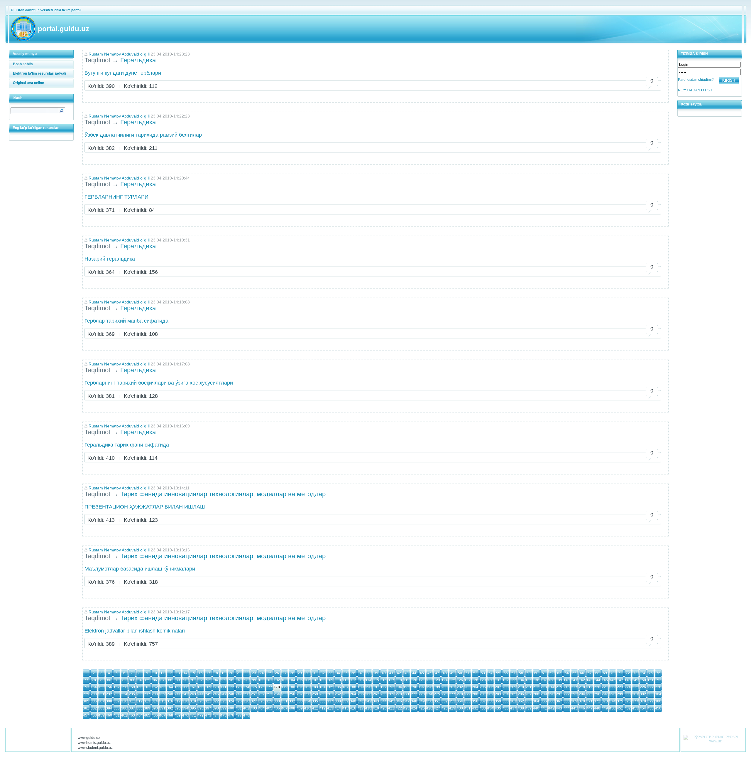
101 (269, 680)
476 (231, 715)
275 (437, 694)
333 (300, 701)
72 (628, 673)
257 (300, 694)
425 (422, 708)
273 (422, 694)
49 (452, 673)
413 (330, 708)
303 (650, 694)
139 (559, 680)
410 (307, 708)
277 (452, 694)
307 (101, 701)
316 (170, 701)
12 (170, 673)
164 (170, 687)
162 (155, 687)
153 (86, 687)
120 (414, 680)
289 (544, 694)
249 (239, 694)
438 (521, 708)
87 (162, 680)
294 (582, 694)
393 (178, 708)
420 (383, 708)
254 (277, 694)
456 (658, 708)
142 (582, 680)
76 (658, 673)
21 (239, 673)
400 (231, 708)
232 (109, 694)
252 (261, 694)
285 (513, 694)
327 (254, 701)
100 (261, 680)
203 (467, 687)
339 (345, 701)
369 (574, 701)
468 (170, 715)
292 (567, 694)
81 (117, 680)
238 (155, 694)
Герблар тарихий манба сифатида (126, 321)
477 (239, 715)
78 (94, 680)
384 (109, 708)
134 (521, 680)
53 (483, 673)
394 (185, 708)
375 (620, 701)
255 (284, 694)
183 (315, 687)
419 (376, 708)
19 (223, 673)
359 (498, 701)
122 (429, 680)
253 (269, 694)
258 (307, 694)
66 (582, 673)
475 (223, 715)
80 (109, 680)
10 (155, 673)
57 (513, 673)
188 (353, 687)
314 (155, 701)
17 (208, 673)
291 (559, 694)
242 (185, 694)
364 (536, 701)
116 (384, 680)
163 (162, 687)
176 (261, 687)
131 (498, 680)
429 (452, 708)
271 (406, 694)
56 (506, 673)
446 (582, 708)
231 (101, 694)
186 (338, 687)
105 (300, 680)
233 (117, 694)
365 (544, 701)
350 (429, 701)
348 (414, 701)
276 (445, 694)
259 (315, 694)
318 (185, 701)
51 (468, 673)
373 (605, 701)
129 (483, 680)
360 (506, 701)
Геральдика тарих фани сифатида (126, 445)
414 (338, 708)
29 (300, 673)
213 (544, 687)
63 (559, 673)
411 (315, 708)
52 (475, 673)
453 (635, 708)
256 (292, 694)
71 (620, 673)
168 (200, 687)
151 (650, 680)
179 (284, 687)
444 (567, 708)
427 (437, 708)
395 (193, 708)
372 (597, 701)
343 (376, 701)
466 (155, 715)
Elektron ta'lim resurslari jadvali (39, 73)
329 (269, 701)
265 (361, 694)
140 (567, 680)
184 (322, 687)
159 (132, 687)
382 (94, 708)
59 (529, 673)
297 (605, 694)
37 (361, 673)
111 (345, 680)
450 (612, 708)
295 (589, 694)
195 (406, 687)
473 (208, 715)
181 (300, 687)
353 (452, 701)
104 (292, 680)
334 (307, 701)
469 (178, 715)
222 (612, 687)
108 (322, 680)
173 (239, 687)
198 (429, 687)
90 (185, 680)
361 (513, 701)
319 (193, 701)
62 (551, 673)
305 (86, 701)
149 (635, 680)
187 (345, 687)
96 (231, 680)
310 (124, 701)
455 (650, 708)
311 (132, 701)
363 (528, 701)
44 (414, 673)
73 (635, 673)
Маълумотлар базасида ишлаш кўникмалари (139, 569)
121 (422, 680)
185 (330, 687)
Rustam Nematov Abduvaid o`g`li (119, 54)
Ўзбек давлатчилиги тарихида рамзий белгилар (143, 135)
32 (323, 673)
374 (612, 701)
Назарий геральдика (109, 259)
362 (521, 701)
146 (612, 680)
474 (216, 715)
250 (246, 694)
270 (399, 694)
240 (170, 694)
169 (208, 687)
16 (201, 673)
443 (559, 708)
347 (406, 701)
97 (239, 680)
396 (200, 708)
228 (658, 687)
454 (643, 708)
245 (208, 694)
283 (498, 694)
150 (643, 680)
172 (231, 687)
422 (399, 708)
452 (628, 708)
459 (101, 715)
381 (86, 708)
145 (605, 680)
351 (437, 701)
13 (178, 673)
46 (429, 673)
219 (589, 687)
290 (551, 694)
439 (528, 708)
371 (589, 701)
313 (147, 701)
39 (376, 673)
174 (246, 687)
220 (597, 687)
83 (132, 680)
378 (643, 701)
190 (368, 687)
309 (117, 701)
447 (589, 708)
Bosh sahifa (23, 64)
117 (391, 680)
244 (200, 694)
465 (147, 715)
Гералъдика (138, 60)
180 (292, 687)
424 (414, 708)
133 (513, 680)
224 (628, 687)
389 (147, 708)
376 (628, 701)
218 (582, 687)
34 (338, 673)
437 (513, 708)
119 (407, 680)
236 (139, 694)
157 (117, 687)
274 (429, 694)
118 (399, 680)
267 (376, 694)
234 (124, 694)
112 (353, 680)
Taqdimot (97, 60)
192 (383, 687)
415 (345, 708)
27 (285, 673)
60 (536, 673)
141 (574, 680)
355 (467, 701)
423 (406, 708)
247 (223, 694)
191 (376, 687)
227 (650, 687)
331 (284, 701)
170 (216, 687)
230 (94, 694)
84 (140, 680)
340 (353, 701)
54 (490, 673)
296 (597, 694)
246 (216, 694)
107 (315, 680)
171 (223, 687)
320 (200, 701)
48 (445, 673)
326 (246, 701)
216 (567, 687)
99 (254, 680)
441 (544, 708)
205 (483, 687)
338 (338, 701)
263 (345, 694)
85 (147, 680)
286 (521, 694)
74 (643, 673)
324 (231, 701)
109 (330, 680)
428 (445, 708)
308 (109, 701)
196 (414, 687)
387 (132, 708)
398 (216, 708)
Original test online (28, 83)
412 (322, 708)
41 (391, 673)
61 (544, 673)
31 (315, 673)
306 (94, 701)
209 (513, 687)
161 (147, 687)
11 (162, 673)
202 (460, 687)
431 (467, 708)
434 (490, 708)
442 (551, 708)
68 (597, 673)
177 (269, 687)
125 (452, 680)
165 (178, 687)
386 (124, 708)
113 (361, 680)
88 (170, 680)
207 (498, 687)
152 (658, 680)
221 (605, 687)
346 (399, 701)
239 (162, 694)
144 (597, 680)
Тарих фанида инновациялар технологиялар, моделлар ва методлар (223, 494)
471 (193, 715)
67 (590, 673)
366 (551, 701)
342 (368, 701)
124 (445, 680)
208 (506, 687)
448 (597, 708)
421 (391, 708)
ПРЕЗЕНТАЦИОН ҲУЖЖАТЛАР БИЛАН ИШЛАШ (144, 507)
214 (551, 687)
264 (353, 694)
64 (567, 673)
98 (246, 680)
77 (86, 680)
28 (292, 673)
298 (612, 694)
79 (101, 680)
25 (269, 673)
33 (330, 673)
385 (117, 708)
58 (521, 673)
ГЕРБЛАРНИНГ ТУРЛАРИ (116, 197)
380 (658, 701)
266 (368, 694)
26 (277, 673)
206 (490, 687)
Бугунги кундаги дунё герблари (122, 73)
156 (109, 687)
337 (330, 701)
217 (574, 687)
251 (254, 694)
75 (651, 673)
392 (170, 708)
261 (330, 694)
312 (139, 701)
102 (277, 680)
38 (368, 673)
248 (231, 694)
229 (86, 694)
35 (346, 673)
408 (292, 708)
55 (498, 673)
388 (139, 708)
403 (254, 708)
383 (101, 708)
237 (147, 694)
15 (193, 673)
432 (475, 708)
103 (284, 680)
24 (262, 673)
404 (261, 708)
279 (467, 694)
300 (628, 694)
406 (277, 708)
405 (269, 708)
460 (109, 715)
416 (353, 708)
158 (124, 687)
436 (506, 708)
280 (475, 694)
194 (399, 687)
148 (628, 680)
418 (368, 708)
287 (528, 694)
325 (239, 701)
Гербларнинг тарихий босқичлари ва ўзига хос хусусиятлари (158, 383)
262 (338, 694)
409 (300, 708)
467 (162, 715)
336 (322, 701)
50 (460, 673)
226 (643, 687)
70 (612, 673)
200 (445, 687)
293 (574, 694)
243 (193, 694)
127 (467, 680)
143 (589, 680)
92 (201, 680)
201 (452, 687)
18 (216, 673)
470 (185, 715)
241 (178, 694)
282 (490, 694)
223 (620, 687)
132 (506, 680)
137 (544, 680)
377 (635, 701)
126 (460, 680)
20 (231, 673)
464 (139, 715)
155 (101, 687)
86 (155, 680)
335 (315, 701)
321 (208, 701)
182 (307, 687)
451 (620, 708)
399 (223, 708)
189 (361, 687)
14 (185, 673)
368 (567, 701)
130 (490, 680)
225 (635, 687)
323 (223, 701)
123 (437, 680)
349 (422, 701)
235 (132, 694)
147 (620, 680)
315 (162, 701)
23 (254, 673)
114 (368, 680)
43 (407, 673)
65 (574, 673)
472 (200, 715)
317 (178, 701)
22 (246, 673)
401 (239, 708)
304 (658, 694)
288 (536, 694)
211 (529, 687)
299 (620, 694)
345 (391, 701)
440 (536, 708)
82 (124, 680)
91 (193, 680)
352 (445, 701)
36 (353, 673)
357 (483, 701)
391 (162, 708)
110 (338, 680)
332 (292, 701)
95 (223, 680)
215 (559, 687)
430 (460, 708)
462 (124, 715)
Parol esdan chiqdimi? (696, 80)
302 (643, 694)
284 (506, 694)
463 (132, 715)
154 (94, 687)
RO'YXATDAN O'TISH (695, 90)
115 (376, 680)
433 (483, 708)
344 (383, 701)
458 (94, 715)
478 (246, 715)
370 (582, 701)
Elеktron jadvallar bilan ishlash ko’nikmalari (134, 631)
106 (307, 680)
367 (559, 701)
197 (422, 687)
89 (178, 680)
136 (536, 680)
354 (460, 701)
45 (422, 673)
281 (483, 694)
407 (284, 708)
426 (429, 708)
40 (384, 673)
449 (605, 708)
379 (650, 701)
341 (361, 701)
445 (574, 708)
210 (521, 687)
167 (193, 687)
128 (475, 680)
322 (216, 701)
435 (498, 708)
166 (185, 687)
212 (536, 687)
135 (528, 680)
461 (117, 715)
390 (155, 708)
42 (399, 673)
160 (139, 687)
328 (261, 701)
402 (246, 708)
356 (475, 701)
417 (361, 708)
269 (391, 694)
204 (475, 687)
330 (277, 701)
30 (307, 673)
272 (414, 694)
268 (383, 694)
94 (216, 680)
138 (551, 680)
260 (322, 694)
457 (86, 715)
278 (460, 694)
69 (605, 673)
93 (208, 680)
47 (437, 673)
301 (635, 694)
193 (391, 687)
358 (490, 701)
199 (437, 687)
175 (254, 687)
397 (208, 708)
